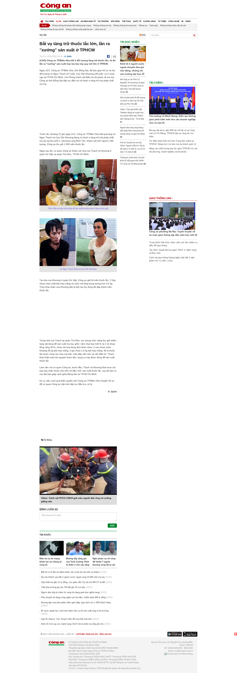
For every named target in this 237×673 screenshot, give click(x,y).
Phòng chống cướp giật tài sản (79, 29)
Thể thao (126, 21)
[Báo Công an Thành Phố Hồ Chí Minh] (42, 21)
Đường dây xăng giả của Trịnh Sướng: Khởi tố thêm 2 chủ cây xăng (77, 561)
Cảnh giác (153, 25)
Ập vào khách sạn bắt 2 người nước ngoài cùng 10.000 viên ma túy (73, 577)
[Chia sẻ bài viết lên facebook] (108, 56)
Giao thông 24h (71, 21)
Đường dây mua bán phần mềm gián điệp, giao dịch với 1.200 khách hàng (76, 602)
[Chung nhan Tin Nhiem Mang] (178, 654)
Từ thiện (162, 21)
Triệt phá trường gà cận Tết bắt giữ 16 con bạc (63, 587)
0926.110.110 (92, 634)
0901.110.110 (105, 634)
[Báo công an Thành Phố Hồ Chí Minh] (56, 7)
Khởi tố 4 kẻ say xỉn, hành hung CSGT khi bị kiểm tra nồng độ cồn (72, 624)
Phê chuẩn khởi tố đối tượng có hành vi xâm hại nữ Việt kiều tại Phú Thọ (132, 101)
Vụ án (58, 21)
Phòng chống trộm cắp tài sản (173, 25)
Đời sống (115, 21)
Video (188, 21)
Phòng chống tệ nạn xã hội (52, 29)
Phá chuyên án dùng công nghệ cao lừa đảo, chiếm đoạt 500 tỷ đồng (73, 597)
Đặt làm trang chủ (53, 634)
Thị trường (103, 21)
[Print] (114, 56)
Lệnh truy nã (100, 29)
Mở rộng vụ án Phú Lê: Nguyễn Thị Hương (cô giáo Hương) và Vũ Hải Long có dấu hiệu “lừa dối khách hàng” (132, 85)
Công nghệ (173, 21)
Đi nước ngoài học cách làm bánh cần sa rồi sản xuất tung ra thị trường (75, 611)
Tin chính (49, 21)
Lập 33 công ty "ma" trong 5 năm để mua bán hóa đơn (66, 619)
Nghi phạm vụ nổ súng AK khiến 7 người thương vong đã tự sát (104, 561)
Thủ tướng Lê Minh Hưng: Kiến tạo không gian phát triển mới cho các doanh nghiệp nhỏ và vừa (172, 119)
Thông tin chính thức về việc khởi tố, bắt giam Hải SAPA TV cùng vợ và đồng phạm (132, 160)
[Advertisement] (139, 9)
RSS (143, 35)
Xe (182, 21)
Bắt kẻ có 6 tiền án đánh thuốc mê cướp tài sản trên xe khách (70, 572)
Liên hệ (70, 634)
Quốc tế (137, 21)
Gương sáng (149, 21)
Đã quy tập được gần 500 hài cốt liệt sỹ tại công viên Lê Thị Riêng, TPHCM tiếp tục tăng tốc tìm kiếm (171, 133)
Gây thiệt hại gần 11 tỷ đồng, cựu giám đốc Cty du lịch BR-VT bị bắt (73, 582)
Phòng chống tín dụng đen (125, 25)
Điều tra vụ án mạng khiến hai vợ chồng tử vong (51, 561)
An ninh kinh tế (88, 21)
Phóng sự (143, 25)
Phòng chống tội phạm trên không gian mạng (71, 25)
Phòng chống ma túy (102, 25)
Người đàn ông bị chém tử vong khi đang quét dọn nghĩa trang (70, 592)
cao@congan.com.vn (183, 651)
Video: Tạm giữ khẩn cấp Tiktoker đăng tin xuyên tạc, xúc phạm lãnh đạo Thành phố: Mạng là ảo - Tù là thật (132, 114)
